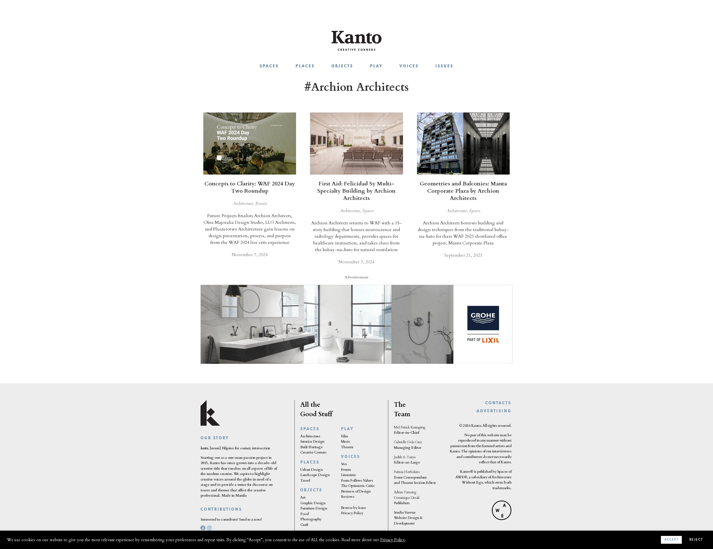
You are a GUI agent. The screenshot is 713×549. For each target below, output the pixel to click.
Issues (444, 66)
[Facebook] (203, 527)
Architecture (243, 203)
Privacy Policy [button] (392, 540)
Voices (409, 66)
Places (305, 66)
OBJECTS (311, 490)
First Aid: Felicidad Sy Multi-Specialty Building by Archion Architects (356, 191)
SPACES (309, 429)
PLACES (309, 462)
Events (261, 203)
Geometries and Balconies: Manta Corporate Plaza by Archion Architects (463, 191)
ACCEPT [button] (671, 539)
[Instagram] (209, 527)
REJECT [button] (696, 539)
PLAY (347, 429)
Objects (342, 66)
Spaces (269, 66)
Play (376, 66)
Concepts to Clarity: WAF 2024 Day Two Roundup (249, 187)
